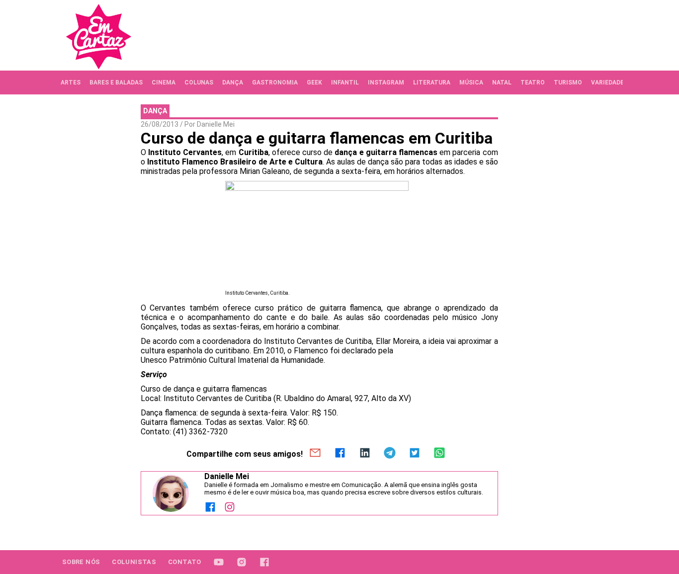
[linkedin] (364, 453)
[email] (315, 453)
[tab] (70, 82)
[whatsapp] (439, 453)
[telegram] (389, 453)
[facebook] (340, 453)
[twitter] (414, 453)
